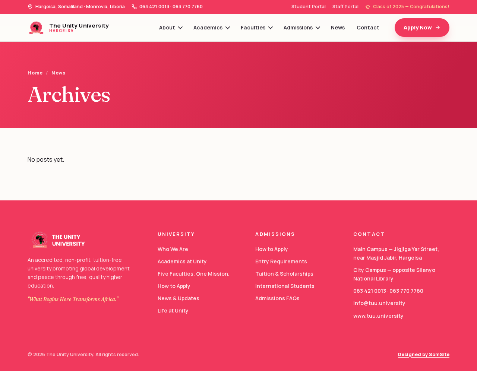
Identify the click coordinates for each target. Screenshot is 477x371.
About (167, 27)
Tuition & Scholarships (284, 273)
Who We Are (173, 249)
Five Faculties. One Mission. (194, 273)
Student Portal (308, 6)
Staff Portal (345, 6)
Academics (207, 27)
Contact (368, 27)
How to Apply (174, 285)
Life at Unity (173, 310)
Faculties (253, 27)
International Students (285, 285)
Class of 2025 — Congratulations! (411, 6)
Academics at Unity (182, 261)
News (338, 27)
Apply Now (418, 27)
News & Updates (178, 298)
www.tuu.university (378, 315)
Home (35, 73)
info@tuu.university (379, 303)
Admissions (298, 27)
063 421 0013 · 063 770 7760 (388, 290)
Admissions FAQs (277, 298)
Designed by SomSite (423, 354)
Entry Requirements (281, 261)
